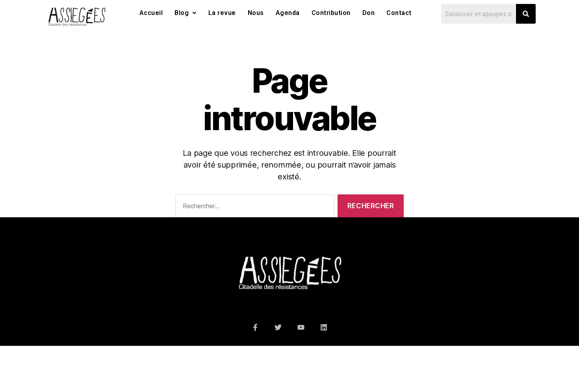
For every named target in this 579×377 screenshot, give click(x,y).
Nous (256, 13)
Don (368, 13)
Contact (399, 13)
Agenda (288, 13)
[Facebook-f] (255, 327)
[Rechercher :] (253, 207)
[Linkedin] (323, 327)
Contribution (331, 13)
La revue (222, 13)
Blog (181, 13)
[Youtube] (301, 327)
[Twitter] (278, 327)
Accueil (151, 13)
